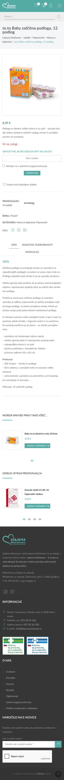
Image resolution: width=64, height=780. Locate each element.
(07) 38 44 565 (28, 620)
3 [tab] (34, 519)
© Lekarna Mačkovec (23, 774)
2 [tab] (29, 519)
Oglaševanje (12, 696)
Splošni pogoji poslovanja (18, 702)
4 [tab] (40, 519)
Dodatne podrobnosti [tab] (37, 245)
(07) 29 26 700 (31, 625)
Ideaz (48, 774)
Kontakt (10, 690)
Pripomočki (41, 222)
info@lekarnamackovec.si (28, 629)
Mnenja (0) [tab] (32, 252)
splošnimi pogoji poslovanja (33, 166)
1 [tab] (32, 460)
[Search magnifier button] (59, 16)
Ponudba (10, 678)
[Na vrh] (58, 774)
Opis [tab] (14, 245)
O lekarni (10, 672)
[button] (19, 185)
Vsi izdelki (7, 205)
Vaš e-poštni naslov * (12, 739)
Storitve (10, 684)
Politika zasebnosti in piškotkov (22, 708)
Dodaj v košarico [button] (36, 446)
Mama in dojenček (26, 222)
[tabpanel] (32, 441)
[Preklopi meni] (60, 6)
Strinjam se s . (26, 166)
